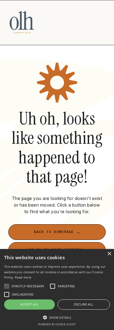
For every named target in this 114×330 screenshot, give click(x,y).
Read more (23, 277)
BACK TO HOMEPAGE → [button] (57, 232)
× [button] (109, 254)
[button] (57, 317)
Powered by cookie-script (57, 324)
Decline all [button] (83, 304)
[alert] (57, 289)
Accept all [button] (29, 304)
